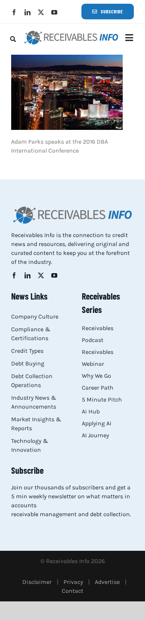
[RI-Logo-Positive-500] (71, 32)
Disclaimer (37, 581)
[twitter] (41, 12)
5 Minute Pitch (102, 399)
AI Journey (95, 435)
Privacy (73, 581)
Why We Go (96, 375)
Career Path (97, 387)
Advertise (107, 581)
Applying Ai (97, 423)
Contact (72, 590)
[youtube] (54, 12)
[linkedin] (27, 12)
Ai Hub (91, 411)
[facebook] (14, 12)
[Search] (13, 39)
